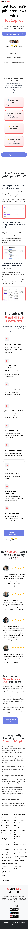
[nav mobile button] (26, 1)
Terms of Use (18, 926)
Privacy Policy (10, 926)
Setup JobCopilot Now (10, 721)
